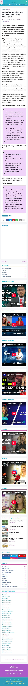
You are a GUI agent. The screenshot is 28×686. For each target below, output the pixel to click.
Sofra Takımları (6, 628)
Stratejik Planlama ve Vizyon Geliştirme (16, 539)
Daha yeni (4, 261)
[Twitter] (10, 220)
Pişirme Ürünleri (7, 630)
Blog (9, 9)
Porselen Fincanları (7, 641)
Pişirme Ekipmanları (7, 639)
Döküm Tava (6, 634)
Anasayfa (4, 4)
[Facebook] (7, 220)
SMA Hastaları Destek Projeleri (14, 586)
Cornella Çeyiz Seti (7, 626)
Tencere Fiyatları (7, 602)
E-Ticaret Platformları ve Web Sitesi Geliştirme (16, 527)
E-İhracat (14, 274)
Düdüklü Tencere (7, 637)
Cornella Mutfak (7, 622)
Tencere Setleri (7, 643)
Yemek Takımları (7, 647)
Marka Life (5, 598)
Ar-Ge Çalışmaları (14, 268)
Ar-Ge (14, 4)
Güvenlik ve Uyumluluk (14, 532)
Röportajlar (14, 576)
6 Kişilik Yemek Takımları (8, 632)
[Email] (20, 220)
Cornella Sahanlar (7, 620)
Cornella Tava (6, 615)
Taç (10, 544)
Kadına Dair (14, 584)
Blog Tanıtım (6, 607)
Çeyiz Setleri (6, 645)
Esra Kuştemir (14, 566)
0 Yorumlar (6, 21)
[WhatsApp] (16, 220)
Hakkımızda (14, 683)
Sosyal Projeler (6, 596)
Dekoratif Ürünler (7, 649)
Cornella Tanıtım (7, 605)
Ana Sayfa (4, 9)
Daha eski (24, 261)
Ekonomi (14, 270)
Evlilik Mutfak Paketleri (8, 611)
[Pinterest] (13, 220)
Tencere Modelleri (7, 624)
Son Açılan (11, 518)
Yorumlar (18, 518)
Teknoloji (14, 272)
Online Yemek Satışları (14, 570)
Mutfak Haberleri (14, 568)
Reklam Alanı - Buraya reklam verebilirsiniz (14, 659)
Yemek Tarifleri (6, 609)
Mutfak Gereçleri (7, 613)
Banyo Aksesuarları (7, 652)
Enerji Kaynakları (14, 276)
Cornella (5, 594)
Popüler (4, 518)
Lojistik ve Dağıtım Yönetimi (16, 521)
